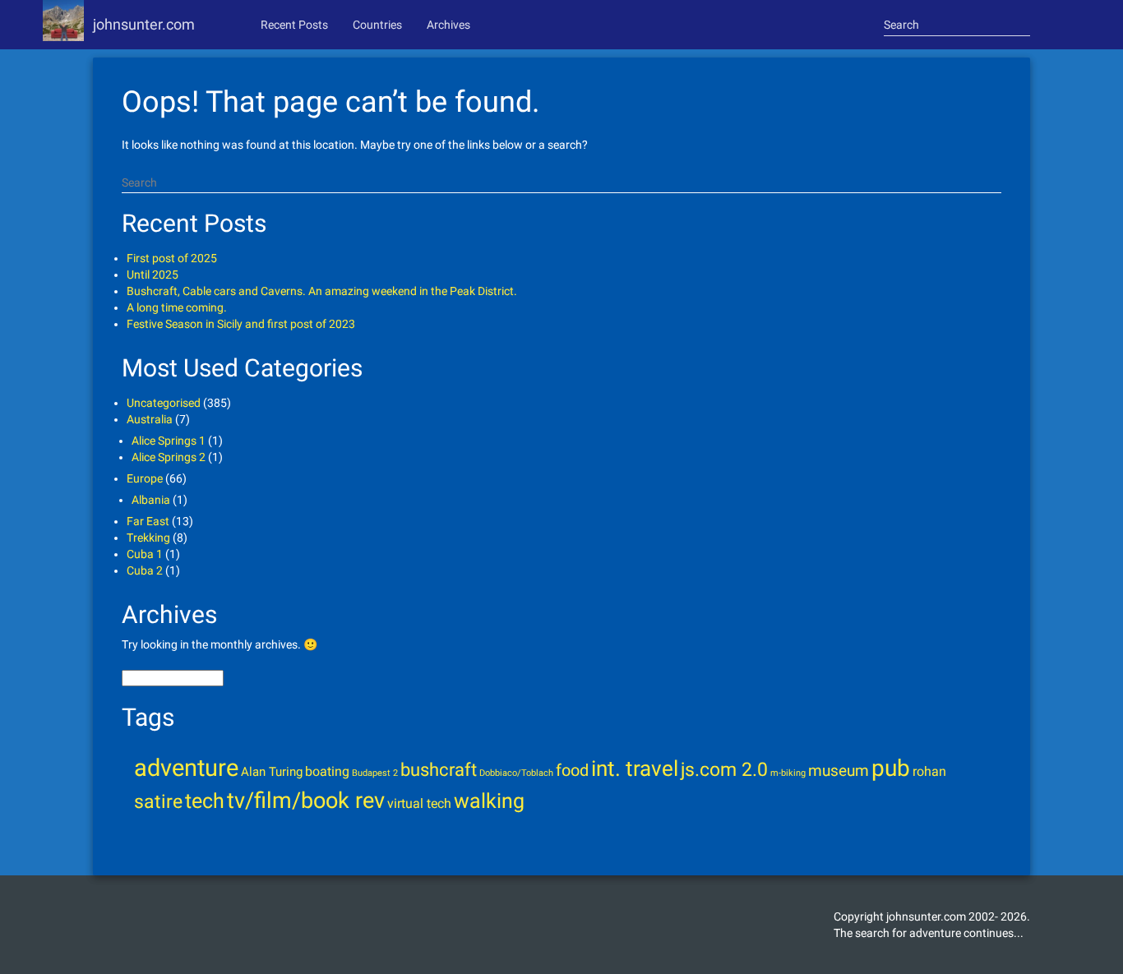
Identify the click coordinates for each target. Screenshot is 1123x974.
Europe (145, 478)
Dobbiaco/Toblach (516, 773)
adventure (186, 768)
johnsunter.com (144, 24)
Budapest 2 (375, 773)
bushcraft (438, 769)
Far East (148, 521)
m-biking (788, 773)
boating (327, 771)
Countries (377, 24)
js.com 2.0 (724, 769)
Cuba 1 (145, 554)
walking (489, 800)
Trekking (148, 537)
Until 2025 (152, 274)
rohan (929, 771)
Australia (150, 419)
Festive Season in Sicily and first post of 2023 (241, 323)
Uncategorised (164, 402)
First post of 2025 (172, 258)
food (572, 770)
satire (158, 801)
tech (204, 801)
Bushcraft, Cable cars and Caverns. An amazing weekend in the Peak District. (322, 291)
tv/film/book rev (306, 800)
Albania (151, 499)
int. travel (634, 768)
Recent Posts (294, 24)
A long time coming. (177, 307)
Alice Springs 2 (169, 457)
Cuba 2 (145, 570)
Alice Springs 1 (169, 440)
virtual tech (419, 803)
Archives (448, 24)
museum (838, 771)
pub (890, 768)
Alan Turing (272, 771)
